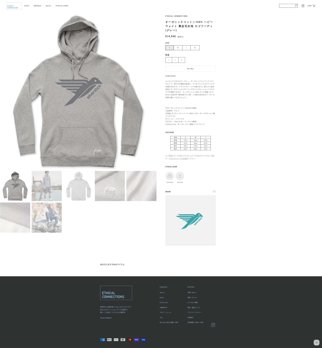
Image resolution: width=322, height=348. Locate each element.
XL (195, 48)
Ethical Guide (164, 302)
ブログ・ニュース (165, 312)
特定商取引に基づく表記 (195, 322)
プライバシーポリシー (195, 312)
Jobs (161, 317)
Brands (162, 297)
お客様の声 (163, 307)
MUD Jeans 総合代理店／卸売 (169, 322)
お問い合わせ (192, 292)
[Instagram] (303, 6)
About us (162, 292)
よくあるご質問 (193, 302)
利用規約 (190, 317)
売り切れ (190, 69)
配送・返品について (194, 307)
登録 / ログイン (193, 297)
